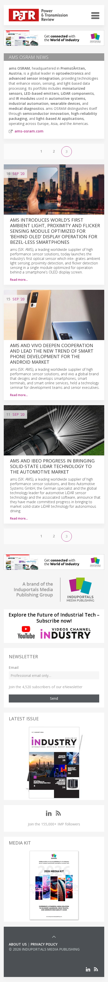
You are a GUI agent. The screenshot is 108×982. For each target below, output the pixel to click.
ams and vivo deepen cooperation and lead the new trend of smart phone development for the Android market (51, 353)
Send (54, 698)
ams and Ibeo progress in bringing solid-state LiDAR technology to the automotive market (52, 466)
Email (14, 667)
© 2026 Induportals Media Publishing (44, 949)
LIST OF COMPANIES (26, 954)
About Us (18, 944)
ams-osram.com (29, 131)
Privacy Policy (44, 944)
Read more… (19, 279)
